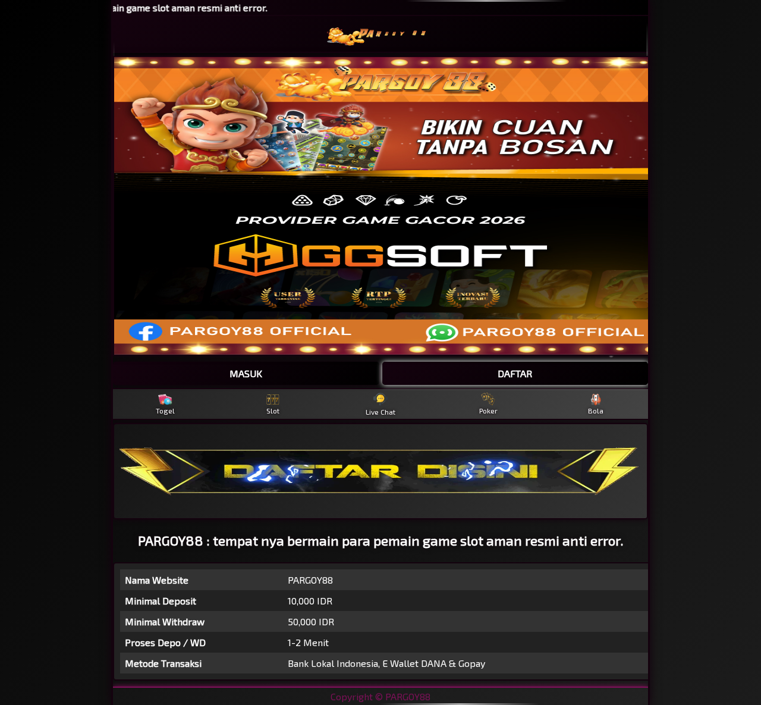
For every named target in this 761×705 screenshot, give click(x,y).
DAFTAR (515, 373)
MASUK (245, 373)
